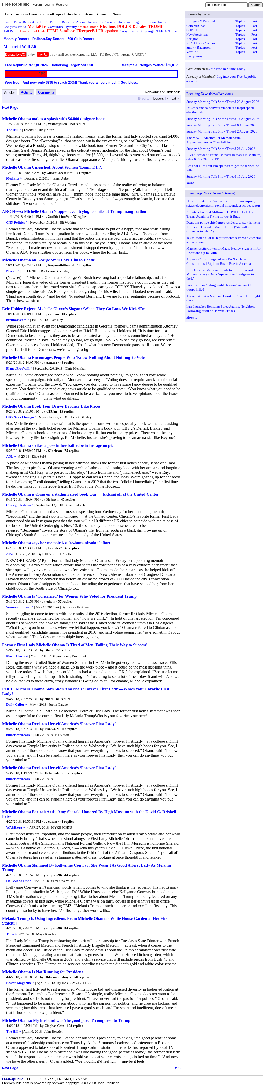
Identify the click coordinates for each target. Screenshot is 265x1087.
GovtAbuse (56, 27)
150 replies (77, 124)
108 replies (75, 1026)
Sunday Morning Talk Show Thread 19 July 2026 (220, 176)
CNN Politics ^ (17, 222)
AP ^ (9, 554)
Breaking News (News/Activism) (209, 94)
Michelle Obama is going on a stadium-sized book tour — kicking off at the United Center (80, 494)
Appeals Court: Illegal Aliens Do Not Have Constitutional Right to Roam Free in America (218, 261)
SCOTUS (42, 22)
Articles (10, 93)
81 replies (63, 699)
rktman (53, 314)
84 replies (71, 928)
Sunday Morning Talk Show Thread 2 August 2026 (221, 131)
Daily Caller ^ (16, 704)
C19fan (51, 411)
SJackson (55, 451)
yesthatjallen (57, 124)
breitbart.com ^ (17, 320)
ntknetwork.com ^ (19, 735)
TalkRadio (11, 31)
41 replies (67, 822)
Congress (10, 27)
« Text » (173, 98)
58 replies (84, 265)
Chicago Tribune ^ (20, 505)
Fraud (22, 27)
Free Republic (16, 4)
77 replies (63, 650)
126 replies (74, 773)
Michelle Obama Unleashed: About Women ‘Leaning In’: (52, 167)
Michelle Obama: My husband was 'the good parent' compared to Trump (66, 1020)
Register (62, 4)
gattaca (51, 362)
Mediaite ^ (14, 178)
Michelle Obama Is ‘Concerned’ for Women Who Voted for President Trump (69, 596)
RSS (177, 1068)
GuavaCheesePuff (59, 173)
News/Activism (197, 34)
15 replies (67, 411)
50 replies (81, 977)
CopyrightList (130, 31)
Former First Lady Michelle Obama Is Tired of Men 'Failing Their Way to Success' (74, 645)
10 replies (69, 314)
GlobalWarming (128, 22)
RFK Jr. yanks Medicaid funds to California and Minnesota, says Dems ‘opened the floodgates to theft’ (220, 274)
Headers (157, 98)
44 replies (71, 875)
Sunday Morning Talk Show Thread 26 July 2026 (220, 149)
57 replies (80, 217)
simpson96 (54, 875)
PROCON (52, 729)
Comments (46, 92)
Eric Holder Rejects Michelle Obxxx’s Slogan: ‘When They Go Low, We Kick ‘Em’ (74, 309)
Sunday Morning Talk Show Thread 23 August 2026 (222, 102)
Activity (26, 92)
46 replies (72, 548)
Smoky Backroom (198, 47)
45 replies (68, 499)
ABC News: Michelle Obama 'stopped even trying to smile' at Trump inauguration (74, 211)
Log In (49, 4)
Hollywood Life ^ (19, 881)
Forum (37, 4)
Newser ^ (13, 271)
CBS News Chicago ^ (21, 417)
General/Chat (195, 26)
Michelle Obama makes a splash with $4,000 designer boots (53, 119)
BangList (68, 22)
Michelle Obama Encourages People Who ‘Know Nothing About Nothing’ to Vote (73, 357)
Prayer (8, 22)
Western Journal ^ (19, 607)
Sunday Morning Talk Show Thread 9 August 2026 (221, 125)
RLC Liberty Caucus (200, 43)
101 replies (83, 173)
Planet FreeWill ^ (19, 368)
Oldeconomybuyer (58, 977)
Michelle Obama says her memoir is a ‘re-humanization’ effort (56, 543)
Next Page (10, 108)
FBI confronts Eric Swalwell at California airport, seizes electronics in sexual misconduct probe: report (223, 203)
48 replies (67, 362)
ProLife (55, 22)
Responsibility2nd (61, 265)
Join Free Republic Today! (227, 69)
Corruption (148, 22)
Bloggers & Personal (200, 21)
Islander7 (55, 548)
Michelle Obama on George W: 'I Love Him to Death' (48, 260)
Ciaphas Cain (54, 1026)
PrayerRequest (24, 22)
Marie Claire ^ (17, 656)
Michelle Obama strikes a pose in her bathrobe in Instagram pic (57, 445)
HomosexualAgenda (101, 22)
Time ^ (11, 934)
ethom (50, 601)
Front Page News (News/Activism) (210, 193)
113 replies (69, 729)
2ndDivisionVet (59, 217)
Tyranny (71, 27)
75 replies (71, 451)
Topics (240, 21)
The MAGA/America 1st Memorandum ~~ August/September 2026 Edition (215, 140)
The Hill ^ (13, 130)
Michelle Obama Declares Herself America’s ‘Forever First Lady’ (59, 723)
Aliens (80, 22)
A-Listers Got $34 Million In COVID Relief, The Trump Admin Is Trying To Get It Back (220, 214)
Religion (192, 39)
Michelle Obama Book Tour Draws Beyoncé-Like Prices (51, 406)
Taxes (162, 22)
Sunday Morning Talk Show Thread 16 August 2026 (222, 119)
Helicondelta (54, 773)
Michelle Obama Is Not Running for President (42, 972)
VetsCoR (192, 52)
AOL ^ (11, 457)
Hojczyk (52, 499)
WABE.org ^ (15, 827)
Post (254, 21)
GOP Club (193, 30)
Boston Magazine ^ (20, 983)
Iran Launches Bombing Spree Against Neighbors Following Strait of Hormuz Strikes (220, 309)
